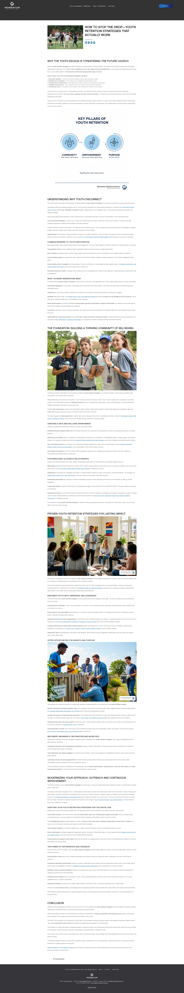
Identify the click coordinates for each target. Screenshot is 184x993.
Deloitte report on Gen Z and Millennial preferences (82, 296)
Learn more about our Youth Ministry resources (60, 947)
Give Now (111, 6)
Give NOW (165, 5)
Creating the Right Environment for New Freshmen (89, 440)
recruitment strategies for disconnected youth (68, 797)
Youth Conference (76, 6)
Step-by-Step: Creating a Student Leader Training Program (83, 628)
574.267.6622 (68, 981)
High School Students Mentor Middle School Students (74, 468)
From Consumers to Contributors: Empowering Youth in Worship (78, 621)
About (101, 969)
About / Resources (99, 6)
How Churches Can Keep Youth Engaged (97, 237)
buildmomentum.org (85, 981)
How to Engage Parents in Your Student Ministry (108, 799)
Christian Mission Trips (69, 724)
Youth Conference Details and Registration (81, 969)
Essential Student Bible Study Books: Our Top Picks (65, 711)
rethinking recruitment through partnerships (85, 866)
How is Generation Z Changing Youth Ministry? (68, 319)
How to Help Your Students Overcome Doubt (94, 718)
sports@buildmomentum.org (99, 982)
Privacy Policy (92, 987)
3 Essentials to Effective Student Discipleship (89, 588)
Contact (108, 969)
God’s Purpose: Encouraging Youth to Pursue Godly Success (64, 731)
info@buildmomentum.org (115, 981)
